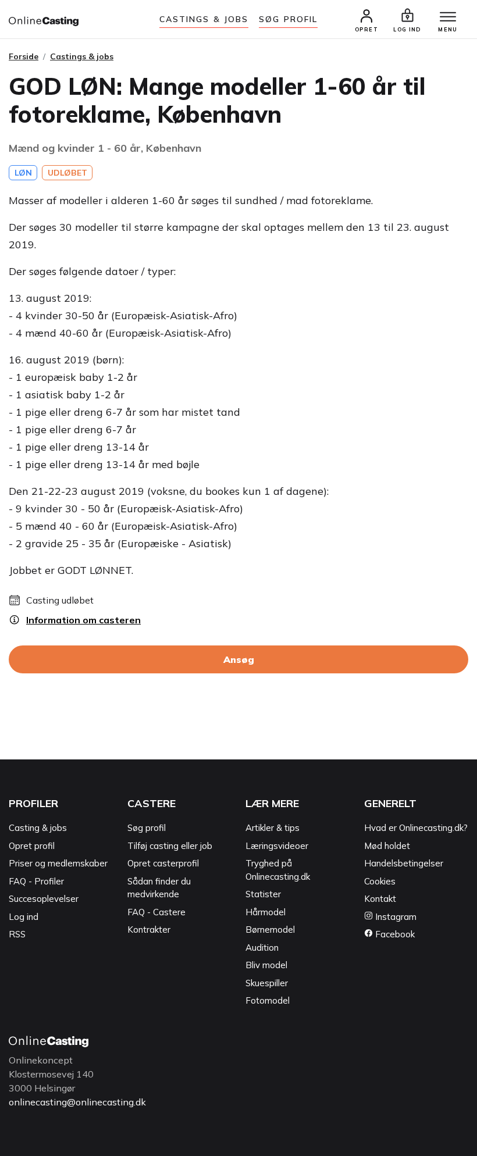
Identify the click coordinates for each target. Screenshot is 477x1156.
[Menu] (448, 17)
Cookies (380, 881)
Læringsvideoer (276, 845)
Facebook (394, 934)
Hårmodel (265, 912)
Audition (262, 947)
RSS (17, 934)
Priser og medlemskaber (58, 863)
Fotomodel (267, 1000)
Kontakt (380, 898)
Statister (263, 894)
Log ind (23, 916)
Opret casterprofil (163, 863)
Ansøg (238, 659)
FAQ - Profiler (36, 881)
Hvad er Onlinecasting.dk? (416, 827)
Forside (23, 56)
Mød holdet (387, 845)
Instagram (395, 916)
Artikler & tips (272, 827)
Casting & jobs (38, 827)
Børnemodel (270, 929)
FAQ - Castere (156, 912)
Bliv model (266, 965)
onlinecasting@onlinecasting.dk (77, 1102)
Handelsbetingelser (403, 863)
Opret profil (32, 845)
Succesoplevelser (44, 898)
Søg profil (146, 827)
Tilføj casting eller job (169, 845)
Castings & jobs (204, 19)
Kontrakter (148, 929)
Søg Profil (288, 19)
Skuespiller (266, 983)
